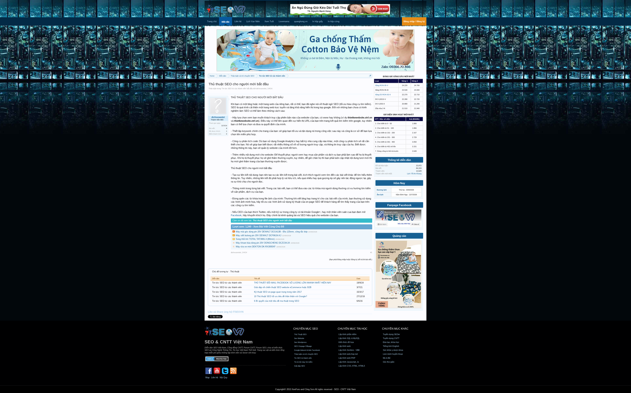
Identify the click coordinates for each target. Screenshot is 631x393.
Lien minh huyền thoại (393, 354)
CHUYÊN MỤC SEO (305, 328)
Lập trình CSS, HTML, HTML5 (352, 366)
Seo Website (299, 338)
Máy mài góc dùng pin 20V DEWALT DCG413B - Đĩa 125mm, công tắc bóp (271, 231)
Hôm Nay (399, 183)
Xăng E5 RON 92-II (383, 95)
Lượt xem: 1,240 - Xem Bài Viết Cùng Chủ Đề (258, 226)
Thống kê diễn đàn (399, 160)
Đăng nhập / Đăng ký (414, 21)
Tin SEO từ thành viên (303, 358)
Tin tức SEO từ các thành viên (234, 89)
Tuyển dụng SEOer (391, 334)
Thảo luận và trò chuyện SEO (306, 354)
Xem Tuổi (269, 21)
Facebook (236, 215)
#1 (371, 252)
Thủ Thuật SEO (300, 334)
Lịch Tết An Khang (414, 174)
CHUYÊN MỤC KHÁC (395, 328)
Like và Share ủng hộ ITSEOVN (226, 312)
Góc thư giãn (388, 362)
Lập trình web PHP (347, 358)
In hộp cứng (333, 21)
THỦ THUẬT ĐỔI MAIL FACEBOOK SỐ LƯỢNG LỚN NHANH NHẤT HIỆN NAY (292, 282)
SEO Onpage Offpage (303, 346)
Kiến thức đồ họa (346, 342)
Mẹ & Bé (386, 358)
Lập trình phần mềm (347, 334)
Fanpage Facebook (399, 205)
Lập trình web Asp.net (348, 354)
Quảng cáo (399, 236)
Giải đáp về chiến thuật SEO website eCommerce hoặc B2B (282, 287)
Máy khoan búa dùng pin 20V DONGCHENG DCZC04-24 (263, 243)
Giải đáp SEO (299, 366)
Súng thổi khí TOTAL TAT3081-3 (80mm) (255, 239)
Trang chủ (212, 21)
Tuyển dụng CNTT (391, 338)
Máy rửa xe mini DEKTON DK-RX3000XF (256, 246)
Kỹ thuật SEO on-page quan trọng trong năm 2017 (278, 292)
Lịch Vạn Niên (253, 21)
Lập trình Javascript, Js (349, 362)
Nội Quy (223, 377)
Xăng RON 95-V (381, 85)
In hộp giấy (317, 21)
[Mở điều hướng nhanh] (370, 76)
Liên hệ (237, 21)
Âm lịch (380, 195)
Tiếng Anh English (391, 346)
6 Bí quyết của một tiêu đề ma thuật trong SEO (276, 301)
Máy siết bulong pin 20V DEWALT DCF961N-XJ (258, 235)
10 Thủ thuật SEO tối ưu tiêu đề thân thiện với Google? (280, 296)
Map (207, 377)
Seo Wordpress (300, 342)
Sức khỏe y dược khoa (393, 350)
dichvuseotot (261, 89)
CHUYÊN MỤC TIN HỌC (352, 328)
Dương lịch (382, 190)
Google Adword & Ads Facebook (307, 350)
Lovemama (284, 21)
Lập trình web (345, 346)
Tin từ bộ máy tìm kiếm (303, 362)
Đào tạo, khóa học (391, 342)
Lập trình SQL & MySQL (349, 338)
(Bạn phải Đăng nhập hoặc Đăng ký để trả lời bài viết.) (350, 259)
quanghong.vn (300, 21)
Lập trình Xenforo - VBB (349, 350)
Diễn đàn (225, 22)
